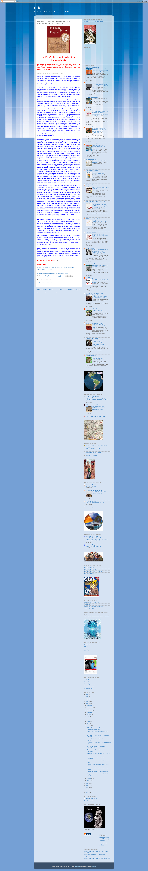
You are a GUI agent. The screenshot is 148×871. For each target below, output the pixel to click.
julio (88, 716)
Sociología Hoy (90, 126)
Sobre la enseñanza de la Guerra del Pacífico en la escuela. (100, 188)
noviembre (90, 707)
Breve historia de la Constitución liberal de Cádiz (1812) (52, 273)
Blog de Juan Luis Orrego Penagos (96, 416)
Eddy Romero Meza (91, 798)
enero (89, 780)
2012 (87, 703)
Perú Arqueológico (91, 232)
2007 (87, 792)
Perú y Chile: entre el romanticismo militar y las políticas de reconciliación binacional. (98, 147)
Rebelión (86, 647)
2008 (87, 790)
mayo (88, 721)
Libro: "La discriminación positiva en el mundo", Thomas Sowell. (100, 326)
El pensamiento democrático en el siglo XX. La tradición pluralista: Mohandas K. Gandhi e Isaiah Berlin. (100, 113)
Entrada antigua (74, 289)
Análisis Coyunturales (92, 278)
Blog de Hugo (90, 507)
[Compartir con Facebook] (70, 276)
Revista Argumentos (89, 684)
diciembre (90, 705)
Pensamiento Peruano (92, 170)
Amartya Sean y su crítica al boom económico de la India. (99, 220)
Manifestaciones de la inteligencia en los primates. (99, 311)
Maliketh (77, 866)
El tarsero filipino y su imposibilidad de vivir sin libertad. (98, 358)
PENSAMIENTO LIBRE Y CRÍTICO (95, 201)
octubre (89, 710)
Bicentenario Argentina (90, 573)
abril (88, 723)
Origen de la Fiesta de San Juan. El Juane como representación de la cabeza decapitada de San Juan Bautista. (99, 342)
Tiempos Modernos (89, 608)
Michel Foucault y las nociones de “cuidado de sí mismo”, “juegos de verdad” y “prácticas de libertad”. (100, 252)
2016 (87, 696)
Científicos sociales (91, 248)
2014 (87, 699)
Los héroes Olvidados (91, 486)
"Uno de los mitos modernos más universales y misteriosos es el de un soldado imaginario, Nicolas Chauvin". (100, 205)
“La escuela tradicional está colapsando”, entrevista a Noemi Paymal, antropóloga (100, 70)
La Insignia (87, 649)
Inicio (61, 289)
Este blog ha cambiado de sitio (93, 546)
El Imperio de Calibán (92, 536)
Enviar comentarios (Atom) (52, 293)
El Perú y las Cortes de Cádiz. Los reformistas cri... (96, 747)
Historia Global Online (92, 396)
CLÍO (37, 8)
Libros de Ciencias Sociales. (94, 323)
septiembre (90, 712)
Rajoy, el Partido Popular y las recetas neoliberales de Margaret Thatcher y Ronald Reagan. (100, 296)
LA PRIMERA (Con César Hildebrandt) (104, 838)
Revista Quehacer (89, 688)
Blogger (94, 866)
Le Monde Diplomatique (90, 680)
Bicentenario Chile (89, 567)
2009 (87, 787)
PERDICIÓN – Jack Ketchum (93, 448)
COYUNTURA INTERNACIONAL (94, 293)
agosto (89, 714)
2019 (87, 694)
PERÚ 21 (101, 845)
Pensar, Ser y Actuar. (92, 110)
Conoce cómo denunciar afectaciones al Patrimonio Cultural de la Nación (98, 408)
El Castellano (87, 651)
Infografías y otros (91, 159)
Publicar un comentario (45, 282)
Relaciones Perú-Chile (92, 143)
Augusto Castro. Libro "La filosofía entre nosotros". (98, 172)
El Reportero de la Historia (93, 405)
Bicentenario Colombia (90, 569)
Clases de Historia (91, 501)
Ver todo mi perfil (88, 800)
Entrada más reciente (45, 289)
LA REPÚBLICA (103, 841)
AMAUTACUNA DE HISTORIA (94, 490)
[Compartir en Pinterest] (72, 276)
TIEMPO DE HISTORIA (92, 455)
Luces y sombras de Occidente (95, 83)
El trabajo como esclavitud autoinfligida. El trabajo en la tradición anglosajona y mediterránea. (99, 130)
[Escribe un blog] (67, 276)
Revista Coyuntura (89, 686)
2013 (87, 701)
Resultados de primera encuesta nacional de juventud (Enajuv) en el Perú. (100, 281)
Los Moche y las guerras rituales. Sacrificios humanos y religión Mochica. (100, 235)
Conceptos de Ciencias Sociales (95, 263)
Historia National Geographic (91, 602)
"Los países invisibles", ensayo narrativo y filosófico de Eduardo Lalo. (100, 86)
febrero (89, 778)
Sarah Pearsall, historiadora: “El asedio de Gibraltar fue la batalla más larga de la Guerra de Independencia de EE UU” (97, 539)
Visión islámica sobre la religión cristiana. (98, 771)
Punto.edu (86, 682)
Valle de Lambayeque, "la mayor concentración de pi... (95, 728)
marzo (89, 726)
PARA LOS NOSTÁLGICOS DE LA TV (95, 503)
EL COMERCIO (103, 843)
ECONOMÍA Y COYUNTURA (93, 218)
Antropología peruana (92, 338)
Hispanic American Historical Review (93, 21)
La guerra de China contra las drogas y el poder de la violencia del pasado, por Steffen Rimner (97, 399)
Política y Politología (92, 97)
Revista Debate (88, 644)
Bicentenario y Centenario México (93, 571)
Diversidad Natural (91, 355)
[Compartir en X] (69, 276)
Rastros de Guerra (91, 484)
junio (88, 719)
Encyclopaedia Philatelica (93, 452)
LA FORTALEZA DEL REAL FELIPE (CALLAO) (99, 492)
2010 (87, 785)
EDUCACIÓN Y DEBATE (92, 67)
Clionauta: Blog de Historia (93, 545)
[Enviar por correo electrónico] (65, 276)
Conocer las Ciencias (92, 309)
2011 (87, 783)
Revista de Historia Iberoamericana (93, 606)
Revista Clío (87, 604)
